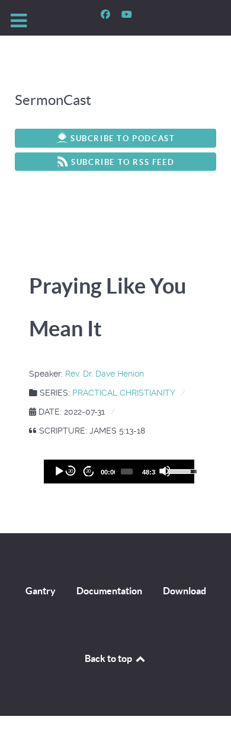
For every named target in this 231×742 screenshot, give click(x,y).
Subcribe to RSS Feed (122, 162)
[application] (119, 471)
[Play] (58, 471)
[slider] (127, 472)
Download (184, 590)
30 (70, 471)
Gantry (40, 590)
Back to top (109, 658)
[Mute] (164, 471)
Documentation (109, 590)
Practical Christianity (123, 392)
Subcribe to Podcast (122, 138)
